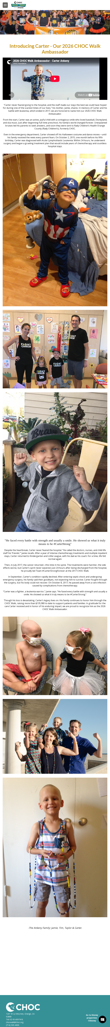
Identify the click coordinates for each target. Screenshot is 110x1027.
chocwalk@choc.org (14, 1022)
